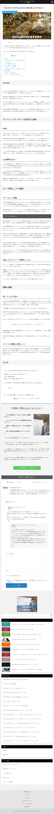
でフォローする (15, 482)
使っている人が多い (10, 72)
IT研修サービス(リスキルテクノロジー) (11, 764)
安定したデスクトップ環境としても (14, 68)
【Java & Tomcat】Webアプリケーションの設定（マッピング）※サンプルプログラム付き (21, 718)
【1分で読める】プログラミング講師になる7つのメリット (15, 688)
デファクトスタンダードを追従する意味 (13, 60)
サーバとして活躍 (10, 67)
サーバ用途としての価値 (10, 65)
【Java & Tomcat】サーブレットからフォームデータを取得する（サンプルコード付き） (21, 740)
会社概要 (4, 750)
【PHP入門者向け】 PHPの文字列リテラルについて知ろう (15, 692)
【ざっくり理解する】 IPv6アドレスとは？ (12, 701)
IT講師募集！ (27, 806)
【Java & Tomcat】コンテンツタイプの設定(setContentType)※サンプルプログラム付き (21, 723)
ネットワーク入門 (27, 803)
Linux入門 (27, 797)
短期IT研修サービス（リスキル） (9, 768)
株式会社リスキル (6, 777)
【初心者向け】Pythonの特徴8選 (9, 683)
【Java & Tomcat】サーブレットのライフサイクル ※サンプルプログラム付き (19, 727)
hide (15, 55)
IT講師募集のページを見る (27, 467)
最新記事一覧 (5, 754)
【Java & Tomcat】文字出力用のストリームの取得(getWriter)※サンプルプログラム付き (21, 732)
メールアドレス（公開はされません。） (13, 575)
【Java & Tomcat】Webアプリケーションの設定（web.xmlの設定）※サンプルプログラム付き (22, 714)
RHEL (7, 62)
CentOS (6, 58)
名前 (7, 570)
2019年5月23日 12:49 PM (32, 525)
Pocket (10, 42)
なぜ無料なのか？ (10, 63)
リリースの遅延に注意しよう (13, 74)
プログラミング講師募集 (8, 781)
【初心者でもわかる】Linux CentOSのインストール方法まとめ (27, 324)
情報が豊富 (7, 70)
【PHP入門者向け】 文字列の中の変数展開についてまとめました (16, 697)
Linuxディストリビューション (10, 12)
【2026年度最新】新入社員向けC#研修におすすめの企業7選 (15, 679)
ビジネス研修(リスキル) (8, 773)
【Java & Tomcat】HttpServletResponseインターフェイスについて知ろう (18, 710)
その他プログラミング (27, 800)
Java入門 (27, 794)
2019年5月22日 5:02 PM (20, 507)
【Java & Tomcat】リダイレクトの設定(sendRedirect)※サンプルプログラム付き (19, 736)
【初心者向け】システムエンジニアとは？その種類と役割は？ (15, 705)
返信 (9, 521)
